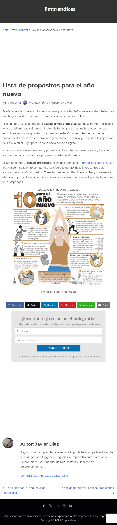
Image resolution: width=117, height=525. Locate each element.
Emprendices (68, 520)
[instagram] (64, 506)
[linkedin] (70, 506)
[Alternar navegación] (58, 19)
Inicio (5, 30)
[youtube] (57, 506)
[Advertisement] (58, 56)
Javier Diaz (34, 103)
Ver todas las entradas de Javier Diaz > (45, 475)
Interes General (19, 30)
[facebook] (43, 506)
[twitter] (50, 506)
